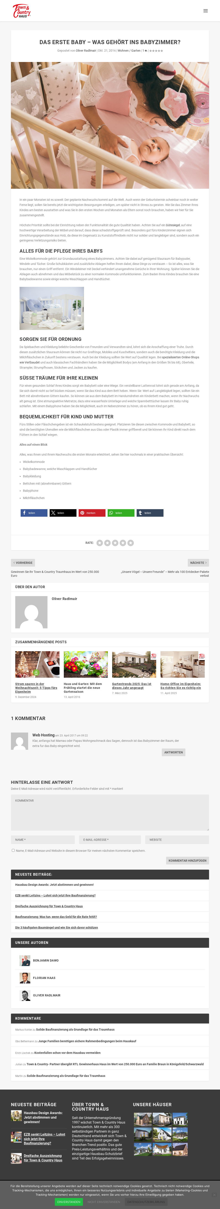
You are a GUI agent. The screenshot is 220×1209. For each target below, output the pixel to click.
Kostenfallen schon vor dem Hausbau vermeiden (67, 1052)
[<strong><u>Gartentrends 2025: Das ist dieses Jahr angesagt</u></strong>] (134, 664)
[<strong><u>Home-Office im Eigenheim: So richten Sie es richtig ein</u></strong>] (182, 664)
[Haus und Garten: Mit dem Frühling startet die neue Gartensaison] (86, 664)
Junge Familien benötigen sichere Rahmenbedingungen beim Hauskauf (87, 1041)
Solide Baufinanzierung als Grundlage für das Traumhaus (75, 1029)
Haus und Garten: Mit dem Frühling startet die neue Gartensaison (83, 687)
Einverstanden (68, 1202)
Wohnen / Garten (129, 50)
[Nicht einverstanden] (214, 1195)
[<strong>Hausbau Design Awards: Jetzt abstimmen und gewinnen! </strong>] (16, 1115)
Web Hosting (43, 735)
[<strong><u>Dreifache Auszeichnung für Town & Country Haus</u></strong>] (16, 1158)
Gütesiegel (173, 225)
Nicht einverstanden (104, 1202)
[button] (34, 513)
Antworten (173, 752)
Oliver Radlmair (86, 50)
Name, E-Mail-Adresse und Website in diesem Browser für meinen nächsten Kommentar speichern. (81, 850)
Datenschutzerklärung (146, 1202)
